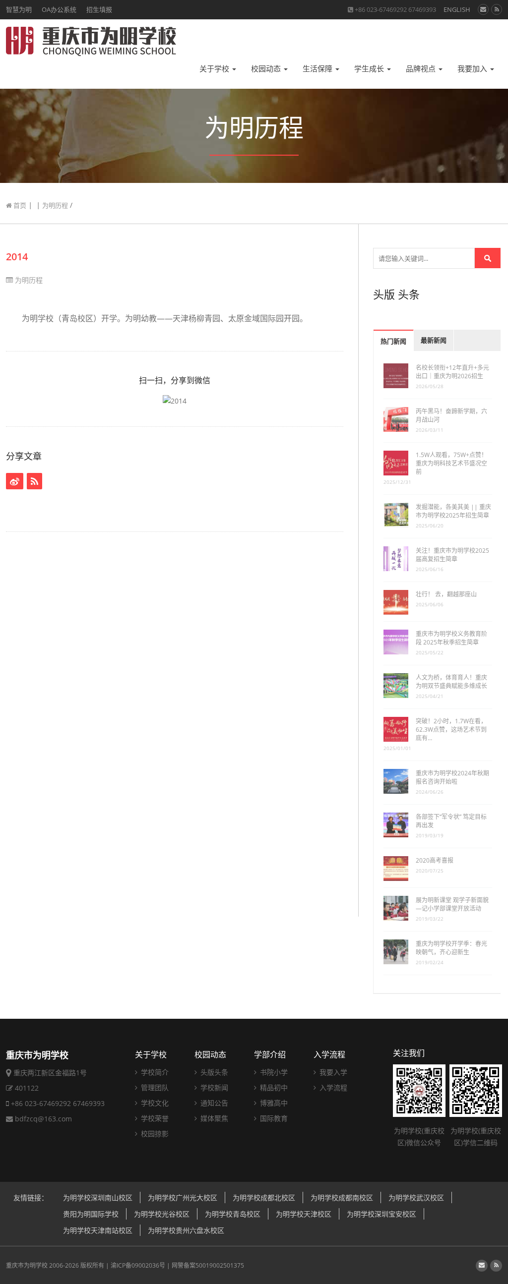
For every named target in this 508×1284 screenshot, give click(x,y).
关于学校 (215, 68)
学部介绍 (270, 1054)
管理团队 (154, 1087)
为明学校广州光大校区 (182, 1197)
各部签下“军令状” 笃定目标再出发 (451, 821)
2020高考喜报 (434, 860)
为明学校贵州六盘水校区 (186, 1230)
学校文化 (154, 1103)
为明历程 (55, 205)
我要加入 (473, 68)
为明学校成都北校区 (264, 1197)
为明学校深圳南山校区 (97, 1197)
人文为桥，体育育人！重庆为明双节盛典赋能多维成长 (451, 681)
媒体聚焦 (213, 1118)
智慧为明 (19, 9)
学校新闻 (213, 1087)
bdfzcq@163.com (43, 1118)
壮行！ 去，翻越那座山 (446, 594)
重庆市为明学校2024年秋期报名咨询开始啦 (452, 777)
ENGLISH (457, 9)
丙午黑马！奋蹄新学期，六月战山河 (451, 415)
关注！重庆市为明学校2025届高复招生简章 (452, 554)
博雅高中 (273, 1103)
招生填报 (99, 9)
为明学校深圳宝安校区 (381, 1214)
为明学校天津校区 (303, 1214)
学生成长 (370, 68)
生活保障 (318, 68)
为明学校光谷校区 (162, 1214)
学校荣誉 (154, 1118)
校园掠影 (154, 1133)
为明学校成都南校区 (342, 1197)
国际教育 (273, 1118)
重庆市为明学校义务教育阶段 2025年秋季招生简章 (451, 638)
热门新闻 (393, 341)
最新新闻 (433, 340)
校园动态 (267, 68)
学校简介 (154, 1072)
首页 (19, 205)
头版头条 (213, 1072)
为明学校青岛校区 (232, 1214)
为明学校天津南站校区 (97, 1230)
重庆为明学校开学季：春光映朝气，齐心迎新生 (451, 947)
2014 (17, 256)
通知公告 (213, 1103)
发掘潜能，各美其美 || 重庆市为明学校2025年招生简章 (453, 511)
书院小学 (273, 1072)
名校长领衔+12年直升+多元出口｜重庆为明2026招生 (452, 371)
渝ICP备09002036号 (138, 1265)
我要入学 (332, 1072)
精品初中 (273, 1087)
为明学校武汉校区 (416, 1197)
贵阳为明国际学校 (91, 1214)
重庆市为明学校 (27, 1265)
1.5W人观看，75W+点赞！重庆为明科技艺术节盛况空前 (451, 463)
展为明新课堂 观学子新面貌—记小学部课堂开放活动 (452, 904)
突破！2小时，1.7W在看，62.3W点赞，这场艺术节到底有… (451, 729)
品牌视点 (422, 68)
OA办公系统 (59, 9)
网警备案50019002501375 (208, 1265)
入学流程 (329, 1054)
